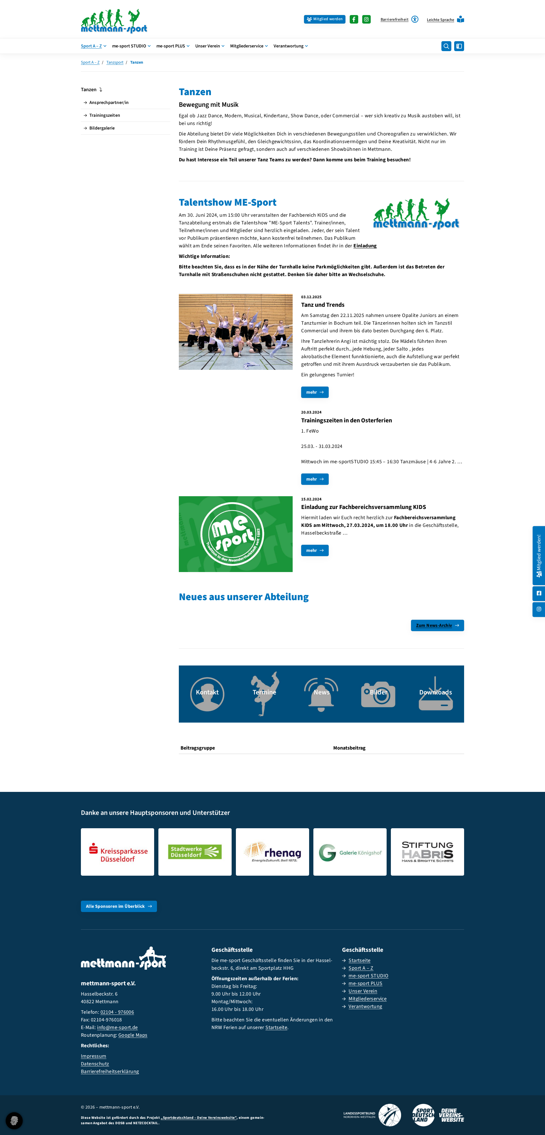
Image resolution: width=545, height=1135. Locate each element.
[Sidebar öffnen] (459, 46)
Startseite (276, 1027)
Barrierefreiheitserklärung (110, 1071)
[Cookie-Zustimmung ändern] (14, 1120)
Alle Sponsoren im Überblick (115, 906)
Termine (264, 692)
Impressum (93, 1056)
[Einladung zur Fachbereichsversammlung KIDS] (236, 534)
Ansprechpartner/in (109, 102)
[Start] (123, 19)
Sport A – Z (91, 46)
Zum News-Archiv (434, 625)
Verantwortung (288, 46)
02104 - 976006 (117, 1012)
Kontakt (207, 692)
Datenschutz (95, 1063)
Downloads (435, 692)
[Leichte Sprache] (460, 19)
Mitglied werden (328, 19)
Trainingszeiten (104, 115)
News (322, 692)
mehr (311, 392)
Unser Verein (207, 46)
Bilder (378, 692)
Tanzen (89, 89)
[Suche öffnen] (446, 46)
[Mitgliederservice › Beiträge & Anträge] (538, 573)
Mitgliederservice (246, 46)
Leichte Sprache (440, 20)
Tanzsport (114, 62)
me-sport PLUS (170, 46)
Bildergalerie (102, 128)
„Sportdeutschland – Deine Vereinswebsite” (198, 1117)
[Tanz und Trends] (236, 332)
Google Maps (132, 1035)
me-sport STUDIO (129, 46)
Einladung (365, 245)
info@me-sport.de (117, 1027)
